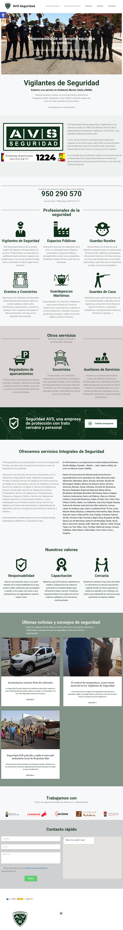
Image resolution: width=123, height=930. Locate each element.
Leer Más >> (30, 699)
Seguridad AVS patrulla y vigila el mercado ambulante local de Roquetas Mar (30, 757)
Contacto (112, 6)
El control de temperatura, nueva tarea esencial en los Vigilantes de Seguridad (92, 684)
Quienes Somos (52, 6)
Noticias (88, 6)
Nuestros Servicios (72, 6)
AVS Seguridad (24, 6)
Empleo (100, 6)
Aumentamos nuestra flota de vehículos (30, 682)
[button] (3, 15)
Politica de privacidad (35, 868)
